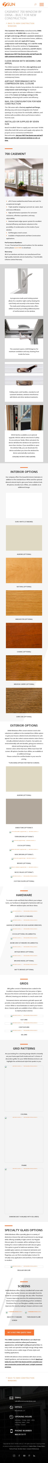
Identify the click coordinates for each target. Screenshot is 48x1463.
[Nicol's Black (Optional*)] (24, 867)
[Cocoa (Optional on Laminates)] (24, 929)
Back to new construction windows (21, 24)
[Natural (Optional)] (24, 583)
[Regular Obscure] (24, 1266)
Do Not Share (22, 1449)
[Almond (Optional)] (24, 550)
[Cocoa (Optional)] (24, 840)
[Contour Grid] (24, 1023)
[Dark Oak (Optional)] (24, 713)
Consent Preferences (33, 1449)
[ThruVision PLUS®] (33, 1311)
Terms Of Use (13, 1449)
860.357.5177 (20, 1434)
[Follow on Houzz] (34, 1456)
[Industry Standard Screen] (14, 1311)
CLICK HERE (18, 248)
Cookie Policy (32, 1446)
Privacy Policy (41, 1446)
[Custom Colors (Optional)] (24, 876)
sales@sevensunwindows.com (25, 1401)
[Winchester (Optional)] (24, 615)
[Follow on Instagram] (14, 1456)
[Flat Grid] (24, 1015)
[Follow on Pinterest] (29, 1456)
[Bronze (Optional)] (24, 858)
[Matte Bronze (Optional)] (24, 964)
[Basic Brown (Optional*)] (24, 849)
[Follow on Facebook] (19, 1456)
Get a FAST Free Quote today (19, 1332)
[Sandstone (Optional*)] (24, 824)
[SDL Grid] (24, 1030)
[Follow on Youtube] (24, 1456)
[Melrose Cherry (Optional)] (24, 680)
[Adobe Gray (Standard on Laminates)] (24, 938)
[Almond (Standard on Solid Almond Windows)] (24, 920)
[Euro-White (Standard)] (24, 518)
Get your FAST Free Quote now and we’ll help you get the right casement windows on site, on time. (24, 138)
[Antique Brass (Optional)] (24, 947)
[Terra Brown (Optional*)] (24, 831)
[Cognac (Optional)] (24, 648)
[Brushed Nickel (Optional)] (24, 955)
